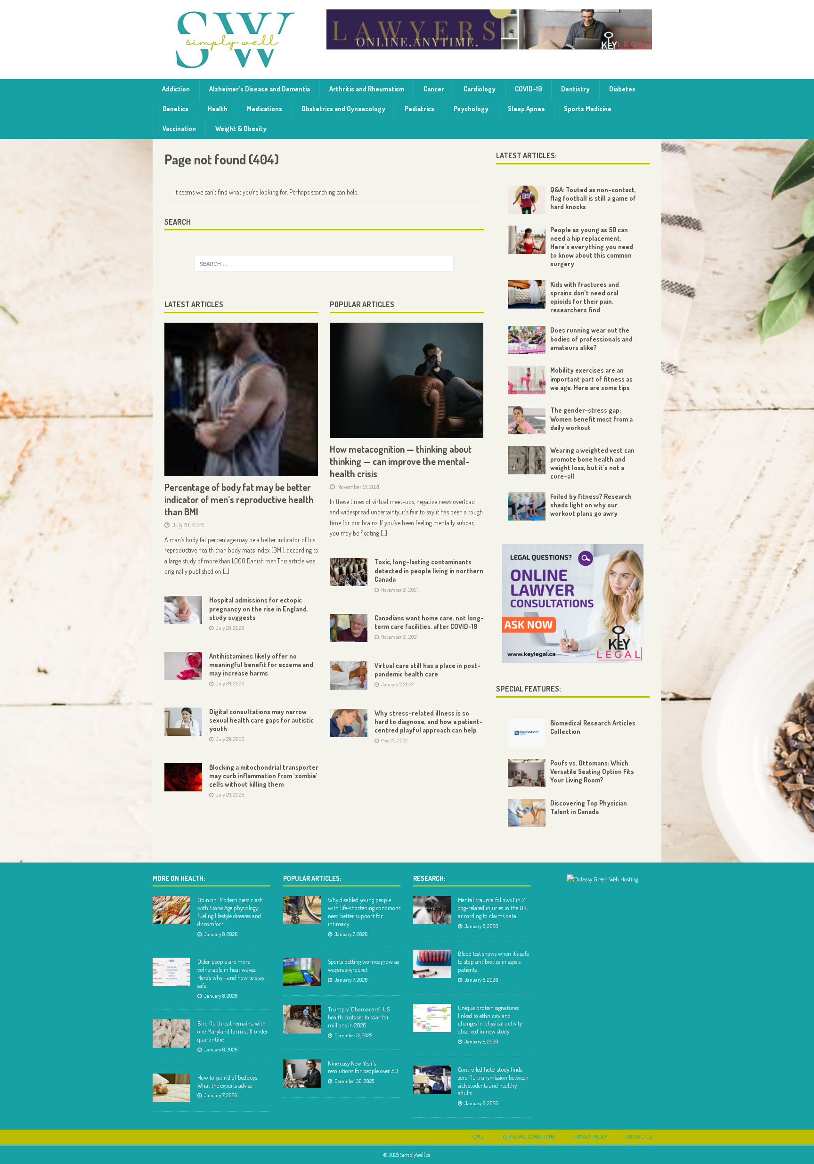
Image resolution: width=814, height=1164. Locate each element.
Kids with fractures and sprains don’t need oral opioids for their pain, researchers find (584, 297)
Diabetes (622, 89)
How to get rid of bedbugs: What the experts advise (228, 1081)
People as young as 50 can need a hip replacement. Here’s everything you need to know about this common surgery (591, 247)
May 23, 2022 (394, 740)
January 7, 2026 (220, 1095)
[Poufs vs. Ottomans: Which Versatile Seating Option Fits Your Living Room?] (526, 773)
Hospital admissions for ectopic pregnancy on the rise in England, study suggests (258, 608)
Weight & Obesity (241, 128)
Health (218, 109)
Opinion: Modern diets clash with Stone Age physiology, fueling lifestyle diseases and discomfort (230, 912)
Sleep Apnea (526, 109)
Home (476, 1136)
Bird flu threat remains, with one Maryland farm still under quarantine (232, 1031)
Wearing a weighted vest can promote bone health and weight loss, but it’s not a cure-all (592, 463)
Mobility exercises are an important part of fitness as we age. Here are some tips (591, 378)
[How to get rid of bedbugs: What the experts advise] (171, 1088)
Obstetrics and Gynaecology (343, 109)
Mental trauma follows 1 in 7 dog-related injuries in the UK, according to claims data (493, 908)
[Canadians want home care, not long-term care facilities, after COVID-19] (348, 628)
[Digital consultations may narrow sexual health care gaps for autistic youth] (183, 722)
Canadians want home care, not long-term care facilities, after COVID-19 (429, 622)
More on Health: (179, 878)
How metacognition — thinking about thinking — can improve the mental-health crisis (401, 461)
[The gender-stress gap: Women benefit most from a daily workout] (526, 420)
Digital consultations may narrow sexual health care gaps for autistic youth (261, 720)
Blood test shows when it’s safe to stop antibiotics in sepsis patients (493, 961)
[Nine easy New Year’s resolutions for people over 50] (302, 1073)
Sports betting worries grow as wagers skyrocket (363, 965)
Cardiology (480, 89)
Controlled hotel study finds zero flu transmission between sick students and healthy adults (493, 1081)
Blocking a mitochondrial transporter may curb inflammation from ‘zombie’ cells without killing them (263, 775)
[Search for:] (324, 264)
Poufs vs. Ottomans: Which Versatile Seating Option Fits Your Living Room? (592, 771)
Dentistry (575, 89)
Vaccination (179, 128)
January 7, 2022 (397, 684)
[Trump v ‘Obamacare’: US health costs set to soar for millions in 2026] (302, 1019)
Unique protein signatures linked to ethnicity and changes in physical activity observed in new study (490, 1019)
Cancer (433, 89)
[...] (226, 571)
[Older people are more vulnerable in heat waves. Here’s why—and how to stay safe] (171, 972)
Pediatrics (419, 109)
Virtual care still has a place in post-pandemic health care (427, 669)
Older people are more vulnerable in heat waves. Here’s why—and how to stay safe (230, 973)
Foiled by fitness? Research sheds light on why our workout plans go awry (591, 504)
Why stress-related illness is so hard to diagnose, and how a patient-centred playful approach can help (428, 721)
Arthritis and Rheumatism (366, 89)
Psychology (471, 109)
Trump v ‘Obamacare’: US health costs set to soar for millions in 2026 (359, 1017)
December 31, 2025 (353, 1035)
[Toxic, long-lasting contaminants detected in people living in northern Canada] (348, 572)
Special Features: (528, 688)
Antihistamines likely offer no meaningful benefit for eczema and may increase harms (261, 664)
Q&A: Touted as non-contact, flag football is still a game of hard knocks (593, 198)
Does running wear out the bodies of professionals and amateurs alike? (591, 338)
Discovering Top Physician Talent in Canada (588, 807)
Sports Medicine (587, 109)
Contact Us (639, 1136)
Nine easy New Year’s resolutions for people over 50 (363, 1067)
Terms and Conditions (528, 1136)
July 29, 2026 (188, 525)
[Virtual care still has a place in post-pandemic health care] (348, 675)
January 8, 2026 (220, 934)
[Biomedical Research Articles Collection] (526, 733)
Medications (264, 109)
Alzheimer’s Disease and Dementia (259, 89)
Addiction (176, 89)
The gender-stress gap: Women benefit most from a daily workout (591, 418)
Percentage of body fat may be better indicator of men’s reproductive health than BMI (239, 499)
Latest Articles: (526, 155)
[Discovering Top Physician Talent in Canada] (526, 813)
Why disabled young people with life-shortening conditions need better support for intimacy (364, 912)
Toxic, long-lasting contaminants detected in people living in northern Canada (428, 570)
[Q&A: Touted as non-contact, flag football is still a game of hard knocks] (526, 200)
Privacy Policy (590, 1136)
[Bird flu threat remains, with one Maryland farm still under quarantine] (171, 1033)
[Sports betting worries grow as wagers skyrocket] (302, 972)
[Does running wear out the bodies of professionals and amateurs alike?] (526, 340)
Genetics (175, 109)
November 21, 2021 (358, 486)
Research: (429, 878)
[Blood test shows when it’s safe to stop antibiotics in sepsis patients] (432, 964)
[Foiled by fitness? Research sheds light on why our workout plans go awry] (526, 506)
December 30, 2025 (354, 1081)
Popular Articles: (312, 878)
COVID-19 (528, 89)
